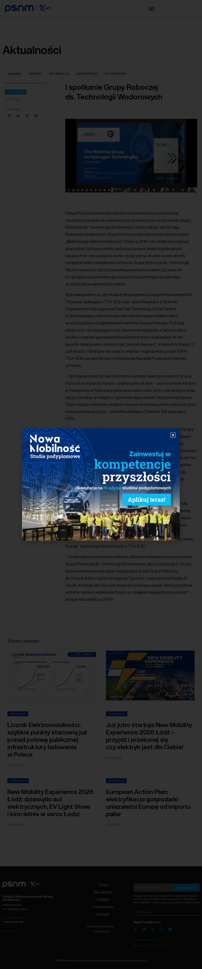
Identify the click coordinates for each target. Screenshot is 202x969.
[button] (173, 435)
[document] (101, 484)
